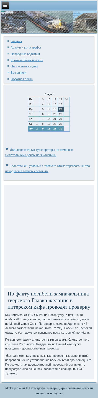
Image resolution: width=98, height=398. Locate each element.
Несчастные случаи (24, 66)
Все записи (18, 72)
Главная (16, 41)
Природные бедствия (25, 54)
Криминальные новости (27, 60)
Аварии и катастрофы (26, 47)
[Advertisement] (49, 234)
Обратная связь (22, 79)
